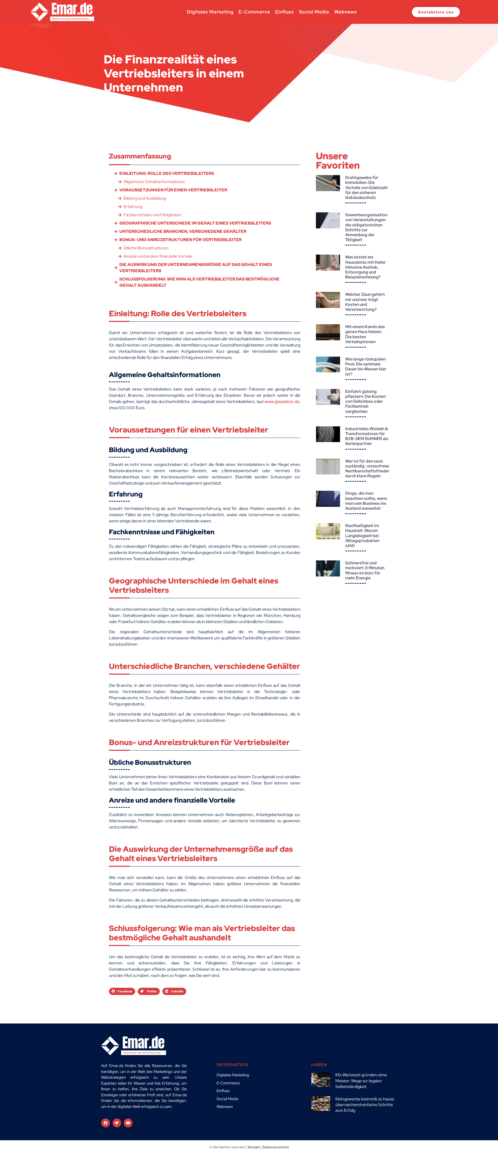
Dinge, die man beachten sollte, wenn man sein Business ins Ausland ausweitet (366, 501)
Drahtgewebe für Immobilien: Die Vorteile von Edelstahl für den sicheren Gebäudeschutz (366, 187)
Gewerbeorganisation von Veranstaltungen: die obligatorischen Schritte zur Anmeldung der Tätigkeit (366, 227)
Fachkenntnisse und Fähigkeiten (152, 215)
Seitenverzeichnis (275, 1147)
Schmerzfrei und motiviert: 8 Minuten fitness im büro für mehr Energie (364, 570)
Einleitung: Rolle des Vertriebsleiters (166, 173)
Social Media (314, 12)
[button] (122, 991)
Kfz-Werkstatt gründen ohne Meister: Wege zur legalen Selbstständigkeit (361, 1080)
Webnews (345, 12)
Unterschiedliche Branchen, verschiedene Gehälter (182, 231)
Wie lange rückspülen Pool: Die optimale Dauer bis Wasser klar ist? (365, 366)
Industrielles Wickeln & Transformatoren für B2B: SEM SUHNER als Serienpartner (366, 436)
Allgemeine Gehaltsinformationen (154, 181)
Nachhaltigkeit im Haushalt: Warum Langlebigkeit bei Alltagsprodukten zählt (362, 535)
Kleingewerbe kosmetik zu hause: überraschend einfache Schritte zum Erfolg (365, 1104)
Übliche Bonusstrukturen (146, 248)
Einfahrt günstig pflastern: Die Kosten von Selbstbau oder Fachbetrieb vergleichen (365, 401)
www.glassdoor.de (282, 401)
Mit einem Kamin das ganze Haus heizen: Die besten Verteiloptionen (365, 334)
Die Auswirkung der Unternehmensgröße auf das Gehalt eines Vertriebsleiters (195, 267)
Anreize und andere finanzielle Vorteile (157, 256)
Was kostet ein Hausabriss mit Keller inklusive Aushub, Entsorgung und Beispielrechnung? (365, 267)
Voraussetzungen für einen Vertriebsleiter (173, 190)
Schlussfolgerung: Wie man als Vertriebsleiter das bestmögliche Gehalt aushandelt (199, 282)
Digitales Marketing (210, 12)
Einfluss (284, 12)
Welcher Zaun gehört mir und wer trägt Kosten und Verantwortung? (365, 302)
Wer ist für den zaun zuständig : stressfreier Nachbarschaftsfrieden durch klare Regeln (367, 468)
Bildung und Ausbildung (144, 198)
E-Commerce (254, 12)
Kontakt (254, 1147)
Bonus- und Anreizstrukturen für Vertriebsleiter (180, 239)
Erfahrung (132, 206)
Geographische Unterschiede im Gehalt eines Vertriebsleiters (195, 223)
